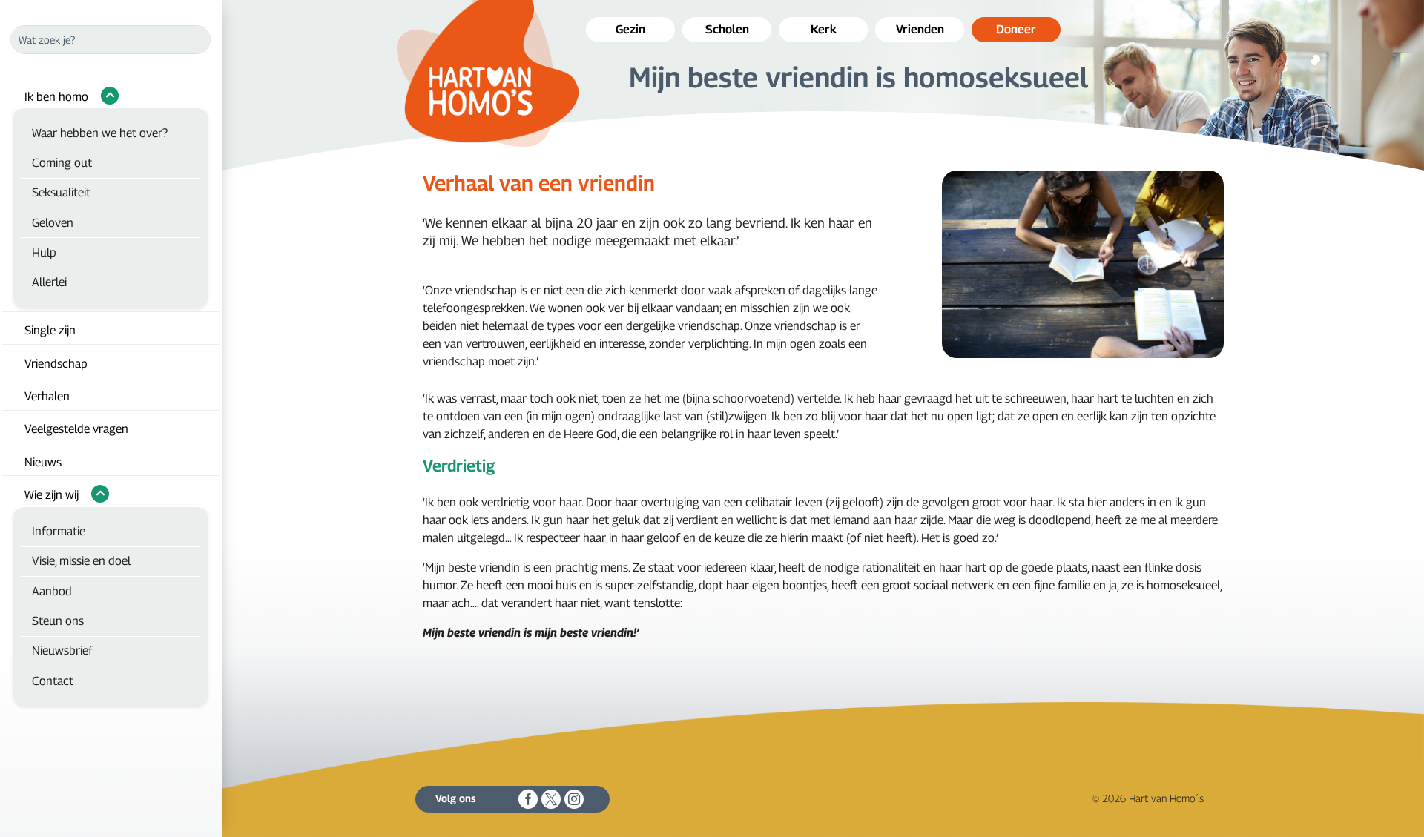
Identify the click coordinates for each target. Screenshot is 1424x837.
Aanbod (52, 591)
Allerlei (49, 282)
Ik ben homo (56, 97)
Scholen (727, 29)
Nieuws (43, 462)
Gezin (630, 29)
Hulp (44, 252)
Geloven (52, 223)
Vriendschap (56, 364)
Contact (52, 681)
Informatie (58, 531)
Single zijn (50, 330)
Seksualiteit (61, 192)
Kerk (824, 29)
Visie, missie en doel (81, 561)
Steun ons (58, 621)
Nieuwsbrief (62, 651)
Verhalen (47, 396)
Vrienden (920, 29)
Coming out (62, 163)
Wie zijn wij (51, 495)
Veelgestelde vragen (76, 429)
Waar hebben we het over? (100, 133)
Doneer (1016, 29)
